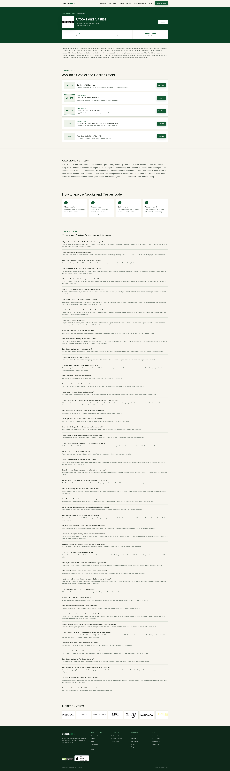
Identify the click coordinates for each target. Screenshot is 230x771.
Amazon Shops (125, 3)
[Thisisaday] (102, 715)
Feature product (115, 741)
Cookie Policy (155, 744)
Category (102, 3)
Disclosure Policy (156, 741)
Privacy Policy (155, 738)
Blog (150, 3)
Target (92, 741)
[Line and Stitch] (149, 715)
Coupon (68, 3)
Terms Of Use (155, 736)
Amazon (93, 747)
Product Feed (115, 736)
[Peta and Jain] (70, 715)
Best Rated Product (116, 738)
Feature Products (139, 3)
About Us (133, 736)
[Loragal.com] (117, 715)
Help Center (134, 741)
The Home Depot (95, 736)
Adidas (92, 749)
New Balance (94, 744)
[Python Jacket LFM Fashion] (86, 715)
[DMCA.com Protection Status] (67, 759)
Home (63, 13)
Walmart (93, 738)
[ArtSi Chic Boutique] (165, 715)
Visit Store (163, 22)
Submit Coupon (161, 3)
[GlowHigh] (133, 715)
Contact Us (134, 738)
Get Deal (161, 123)
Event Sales (112, 3)
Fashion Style (70, 13)
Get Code (161, 85)
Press (132, 744)
